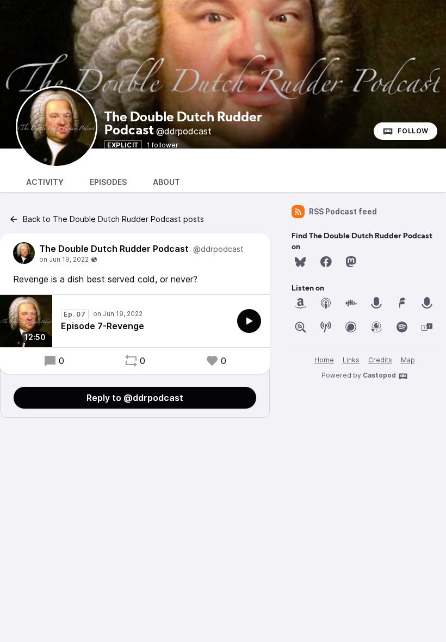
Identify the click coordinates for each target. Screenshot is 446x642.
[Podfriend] (376, 327)
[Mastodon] (351, 261)
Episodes (108, 182)
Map (408, 360)
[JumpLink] (427, 303)
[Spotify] (402, 327)
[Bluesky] (300, 261)
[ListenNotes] (300, 327)
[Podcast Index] (325, 327)
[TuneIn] (427, 327)
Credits (380, 360)
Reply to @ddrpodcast (134, 397)
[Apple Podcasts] (325, 303)
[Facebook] (325, 261)
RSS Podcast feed (343, 211)
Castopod (379, 375)
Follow (413, 131)
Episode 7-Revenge (102, 325)
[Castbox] (351, 303)
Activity (45, 182)
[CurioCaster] (376, 303)
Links (351, 360)
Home (324, 360)
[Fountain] (402, 303)
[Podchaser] (351, 327)
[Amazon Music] (300, 303)
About (166, 182)
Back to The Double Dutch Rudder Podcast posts (113, 219)
